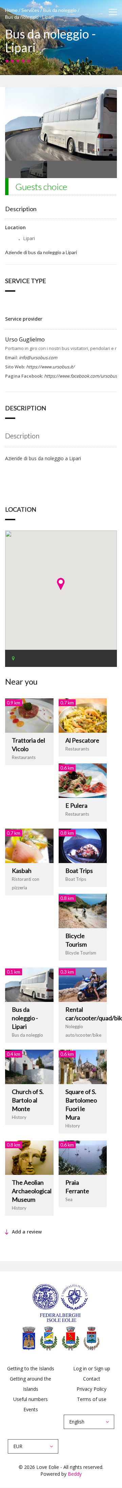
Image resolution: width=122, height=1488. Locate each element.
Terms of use (91, 1399)
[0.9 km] (29, 715)
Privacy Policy (91, 1389)
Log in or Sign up (91, 1368)
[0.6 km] (83, 780)
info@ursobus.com (38, 357)
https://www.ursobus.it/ (50, 367)
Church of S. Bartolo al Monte (28, 1100)
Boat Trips (79, 870)
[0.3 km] (83, 984)
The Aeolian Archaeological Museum (32, 1191)
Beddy (75, 1474)
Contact (91, 1378)
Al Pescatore (82, 740)
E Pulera (76, 805)
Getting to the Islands (30, 1368)
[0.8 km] (83, 845)
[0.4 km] (29, 1066)
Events (30, 1409)
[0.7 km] (83, 715)
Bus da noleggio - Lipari (25, 1018)
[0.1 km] (29, 984)
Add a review (27, 1231)
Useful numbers (30, 1399)
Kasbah (22, 870)
